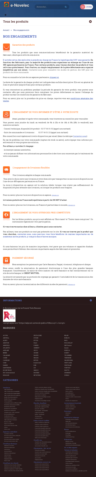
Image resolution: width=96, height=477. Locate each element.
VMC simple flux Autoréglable (12, 391)
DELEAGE (6, 375)
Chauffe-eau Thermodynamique (43, 442)
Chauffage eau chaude (10, 463)
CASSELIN (6, 360)
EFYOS (36, 340)
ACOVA (5, 335)
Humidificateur (69, 393)
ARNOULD (6, 345)
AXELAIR (6, 350)
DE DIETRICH (7, 370)
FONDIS (36, 345)
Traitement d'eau (70, 437)
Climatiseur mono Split (41, 454)
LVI (35, 368)
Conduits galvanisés (71, 455)
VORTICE (67, 368)
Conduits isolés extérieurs (41, 426)
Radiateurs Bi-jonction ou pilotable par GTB (76, 470)
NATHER (36, 373)
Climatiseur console (40, 455)
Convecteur (7, 449)
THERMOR (67, 358)
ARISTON (6, 343)
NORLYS (67, 338)
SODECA (67, 350)
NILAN (66, 335)
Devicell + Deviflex (39, 408)
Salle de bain (7, 455)
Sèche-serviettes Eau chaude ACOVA (13, 470)
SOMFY (66, 353)
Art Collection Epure (71, 425)
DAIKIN (5, 365)
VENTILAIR (68, 365)
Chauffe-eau (38, 440)
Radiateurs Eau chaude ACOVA (12, 467)
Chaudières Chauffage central (42, 400)
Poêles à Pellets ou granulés (42, 422)
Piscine (66, 429)
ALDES (5, 340)
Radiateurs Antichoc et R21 (72, 465)
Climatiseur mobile (40, 450)
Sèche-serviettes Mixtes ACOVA (43, 387)
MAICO (36, 370)
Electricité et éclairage (71, 417)
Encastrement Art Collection (73, 427)
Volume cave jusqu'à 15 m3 (42, 464)
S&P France (68, 345)
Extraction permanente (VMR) (11, 404)
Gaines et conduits (9, 423)
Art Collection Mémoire (71, 423)
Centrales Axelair (8, 433)
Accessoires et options (40, 395)
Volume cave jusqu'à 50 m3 (42, 469)
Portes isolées (69, 391)
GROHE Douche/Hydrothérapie (73, 445)
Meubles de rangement (72, 400)
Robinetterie (68, 439)
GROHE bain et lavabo (71, 443)
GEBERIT (36, 348)
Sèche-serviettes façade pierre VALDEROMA (46, 391)
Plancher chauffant (40, 403)
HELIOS (36, 358)
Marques (9, 327)
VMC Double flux (8, 389)
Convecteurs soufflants (72, 469)
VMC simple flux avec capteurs (12, 395)
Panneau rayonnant (9, 447)
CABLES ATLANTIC (39, 412)
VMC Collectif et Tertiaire (10, 419)
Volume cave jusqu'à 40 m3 (42, 467)
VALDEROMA (68, 360)
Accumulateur (8, 451)
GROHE (36, 353)
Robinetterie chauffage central (42, 396)
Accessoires (38, 457)
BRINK (5, 353)
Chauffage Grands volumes (73, 461)
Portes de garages (70, 408)
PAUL (66, 340)
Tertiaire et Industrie (71, 450)
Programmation (8, 458)
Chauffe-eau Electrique (41, 443)
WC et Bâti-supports (70, 447)
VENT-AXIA (68, 363)
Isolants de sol (38, 418)
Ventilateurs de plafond (10, 418)
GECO (36, 350)
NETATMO (37, 375)
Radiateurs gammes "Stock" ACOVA (13, 468)
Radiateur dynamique (10, 453)
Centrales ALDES (8, 437)
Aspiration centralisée (10, 432)
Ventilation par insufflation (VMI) (12, 402)
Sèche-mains (7, 457)
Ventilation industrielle (72, 452)
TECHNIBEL (68, 355)
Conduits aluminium (71, 459)
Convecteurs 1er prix (71, 467)
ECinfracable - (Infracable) (41, 410)
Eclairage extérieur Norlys (72, 419)
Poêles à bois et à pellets (41, 420)
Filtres (6, 427)
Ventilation (6, 388)
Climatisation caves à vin (42, 462)
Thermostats (38, 416)
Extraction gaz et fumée (72, 457)
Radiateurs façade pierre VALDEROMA (44, 389)
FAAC (35, 343)
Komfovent (37, 363)
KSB (35, 365)
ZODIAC (66, 375)
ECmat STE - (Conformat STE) (42, 405)
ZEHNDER (67, 373)
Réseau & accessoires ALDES (11, 439)
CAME (5, 358)
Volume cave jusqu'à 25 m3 (42, 465)
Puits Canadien (8, 400)
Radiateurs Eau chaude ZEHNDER (13, 465)
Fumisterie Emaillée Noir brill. (42, 434)
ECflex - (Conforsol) (39, 414)
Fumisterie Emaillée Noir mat (42, 428)
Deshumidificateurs (9, 414)
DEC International (9, 373)
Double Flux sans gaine (10, 399)
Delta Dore (68, 413)
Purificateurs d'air (8, 416)
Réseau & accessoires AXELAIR (12, 435)
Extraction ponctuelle (9, 406)
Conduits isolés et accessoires (73, 396)
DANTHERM (7, 368)
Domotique (67, 411)
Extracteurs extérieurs (10, 410)
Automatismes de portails (72, 403)
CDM (4, 363)
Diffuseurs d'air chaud (40, 437)
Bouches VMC (7, 421)
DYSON (36, 338)
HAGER (36, 355)
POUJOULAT (68, 343)
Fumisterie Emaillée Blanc (42, 432)
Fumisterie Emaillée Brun (41, 435)
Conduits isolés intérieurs (41, 424)
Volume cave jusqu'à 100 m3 (73, 389)
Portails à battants (70, 405)
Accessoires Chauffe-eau (41, 445)
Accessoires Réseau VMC (10, 425)
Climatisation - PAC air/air (42, 448)
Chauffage (68, 435)
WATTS (66, 370)
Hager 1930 (68, 421)
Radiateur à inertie (9, 445)
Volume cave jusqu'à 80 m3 (72, 387)
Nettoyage (68, 433)
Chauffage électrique (10, 444)
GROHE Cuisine (69, 441)
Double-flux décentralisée (11, 397)
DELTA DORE (38, 335)
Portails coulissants (71, 406)
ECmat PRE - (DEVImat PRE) (42, 406)
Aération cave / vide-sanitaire (12, 412)
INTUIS (36, 360)
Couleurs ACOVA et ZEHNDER (42, 393)
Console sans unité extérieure (42, 452)
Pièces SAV (7, 429)
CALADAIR (6, 355)
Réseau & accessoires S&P (11, 441)
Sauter (66, 348)
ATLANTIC (6, 348)
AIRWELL (6, 338)
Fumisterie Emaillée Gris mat (42, 430)
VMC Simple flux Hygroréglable (12, 393)
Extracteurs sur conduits (10, 408)
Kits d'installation (70, 395)
